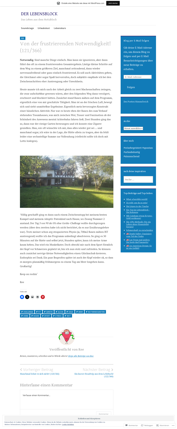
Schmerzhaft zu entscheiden (139, 230)
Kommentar (103, 414)
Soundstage (27, 28)
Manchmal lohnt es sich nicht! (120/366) (39, 371)
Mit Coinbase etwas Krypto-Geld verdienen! (139, 217)
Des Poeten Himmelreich (136, 101)
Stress (58, 316)
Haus (71, 312)
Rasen (36, 316)
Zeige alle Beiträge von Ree (81, 355)
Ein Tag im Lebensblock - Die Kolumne (138, 211)
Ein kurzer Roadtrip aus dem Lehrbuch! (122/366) (94, 372)
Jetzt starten (113, 3)
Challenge (28, 312)
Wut (69, 316)
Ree (22, 38)
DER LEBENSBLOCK (39, 14)
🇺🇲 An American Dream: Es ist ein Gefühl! (139, 247)
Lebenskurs (60, 28)
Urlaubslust (44, 28)
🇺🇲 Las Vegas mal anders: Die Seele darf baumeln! (138, 241)
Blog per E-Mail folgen (136, 40)
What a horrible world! (136, 199)
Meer (81, 312)
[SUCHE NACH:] (138, 179)
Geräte (49, 312)
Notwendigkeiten (96, 312)
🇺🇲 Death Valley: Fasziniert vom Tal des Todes (139, 235)
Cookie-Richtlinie (68, 424)
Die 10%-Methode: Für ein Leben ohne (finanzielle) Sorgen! (138, 224)
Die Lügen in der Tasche (137, 206)
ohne (25, 316)
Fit (39, 312)
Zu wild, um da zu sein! (136, 202)
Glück (60, 312)
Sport (47, 316)
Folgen (131, 87)
